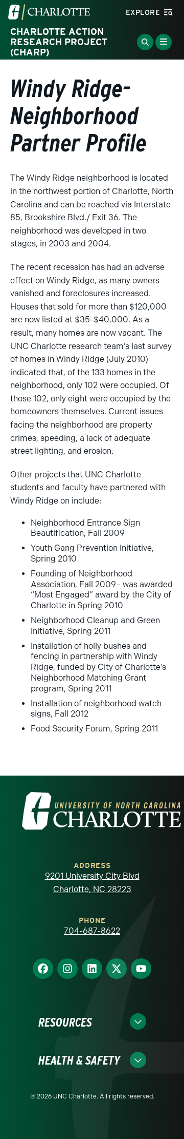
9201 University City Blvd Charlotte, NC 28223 (92, 882)
